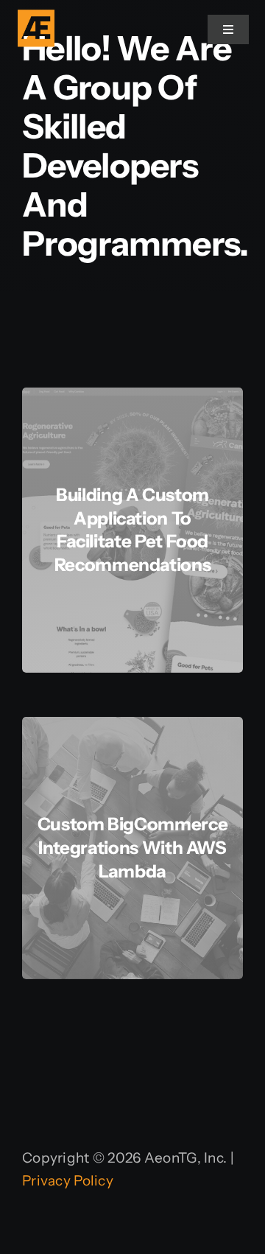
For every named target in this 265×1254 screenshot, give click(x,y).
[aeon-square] (36, 16)
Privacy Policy (67, 1180)
